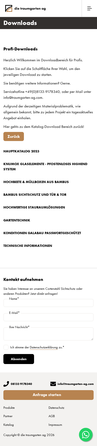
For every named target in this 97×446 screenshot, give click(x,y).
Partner (7, 416)
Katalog (8, 424)
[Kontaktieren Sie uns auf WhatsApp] (85, 434)
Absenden (19, 359)
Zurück (13, 136)
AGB (51, 416)
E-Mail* (14, 313)
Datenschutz (56, 407)
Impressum (55, 424)
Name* (14, 298)
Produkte (9, 407)
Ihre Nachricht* (19, 327)
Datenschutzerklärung (44, 347)
